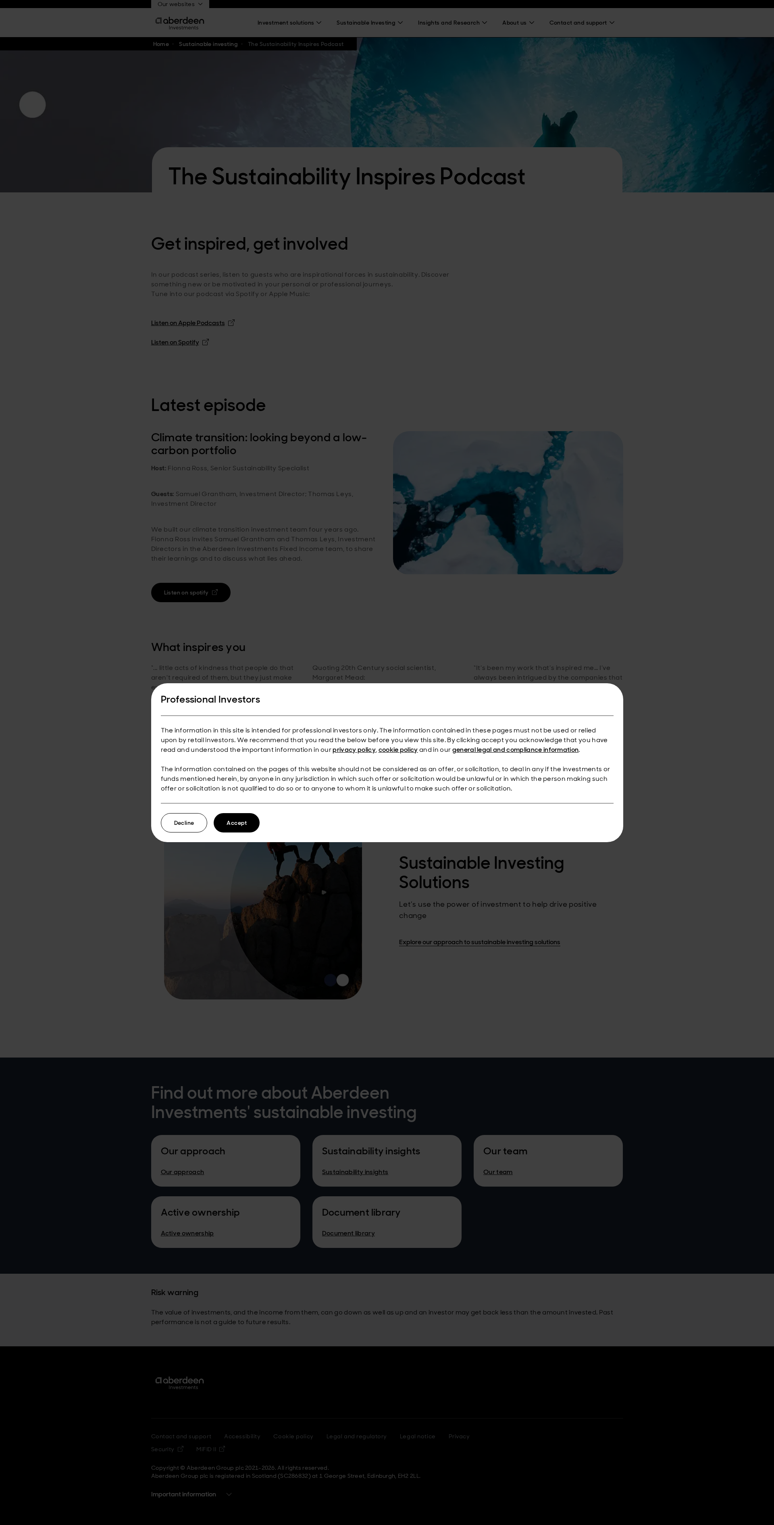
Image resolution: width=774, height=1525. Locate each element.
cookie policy (398, 749)
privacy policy (354, 749)
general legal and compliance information (515, 749)
